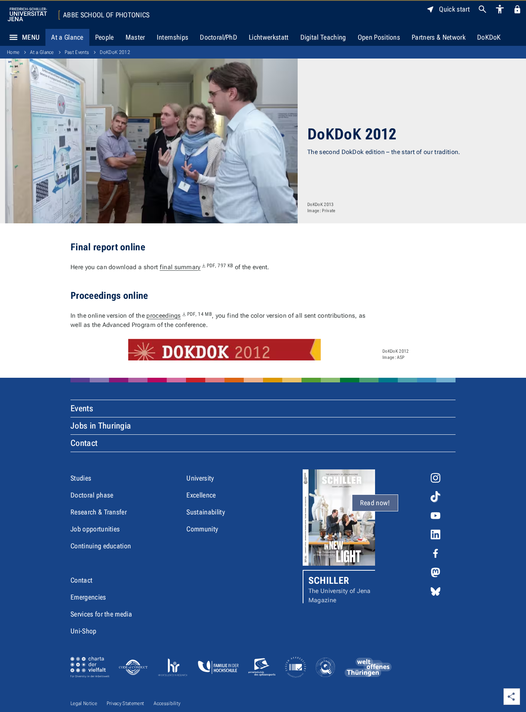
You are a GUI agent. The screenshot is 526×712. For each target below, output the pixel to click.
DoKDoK (489, 37)
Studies (80, 478)
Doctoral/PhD (218, 37)
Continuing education (100, 546)
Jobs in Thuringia (100, 426)
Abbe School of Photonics (106, 15)
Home (13, 52)
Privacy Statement (125, 703)
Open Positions (379, 37)
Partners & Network (439, 37)
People (104, 37)
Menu (31, 37)
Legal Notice (83, 703)
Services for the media (101, 614)
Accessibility (167, 703)
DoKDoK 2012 (115, 52)
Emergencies (88, 597)
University (200, 478)
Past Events (77, 52)
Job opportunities (95, 529)
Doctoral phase (91, 495)
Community (202, 529)
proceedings (179, 315)
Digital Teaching (323, 37)
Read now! (375, 503)
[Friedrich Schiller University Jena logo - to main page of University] (27, 14)
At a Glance (67, 37)
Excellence (201, 495)
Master (135, 37)
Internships (173, 37)
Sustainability (205, 512)
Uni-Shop (83, 631)
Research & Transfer (98, 512)
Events (81, 408)
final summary (196, 267)
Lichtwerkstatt (268, 37)
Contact (83, 443)
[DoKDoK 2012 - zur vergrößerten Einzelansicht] (224, 349)
